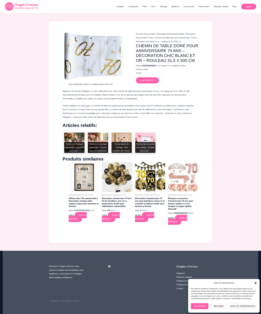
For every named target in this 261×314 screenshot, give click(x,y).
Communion (188, 6)
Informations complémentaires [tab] (92, 84)
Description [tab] (74, 84)
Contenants (133, 6)
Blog (234, 6)
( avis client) (142, 69)
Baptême (175, 6)
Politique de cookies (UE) (187, 284)
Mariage (163, 6)
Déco (153, 6)
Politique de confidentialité (187, 281)
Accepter (199, 306)
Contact (179, 288)
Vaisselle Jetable (221, 6)
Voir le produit (78, 217)
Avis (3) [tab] (109, 84)
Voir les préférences (242, 306)
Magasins (180, 273)
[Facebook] (109, 266)
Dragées (120, 6)
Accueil (139, 34)
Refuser (218, 306)
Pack (144, 6)
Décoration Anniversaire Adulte (170, 34)
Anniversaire (203, 6)
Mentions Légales (184, 277)
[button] (255, 283)
